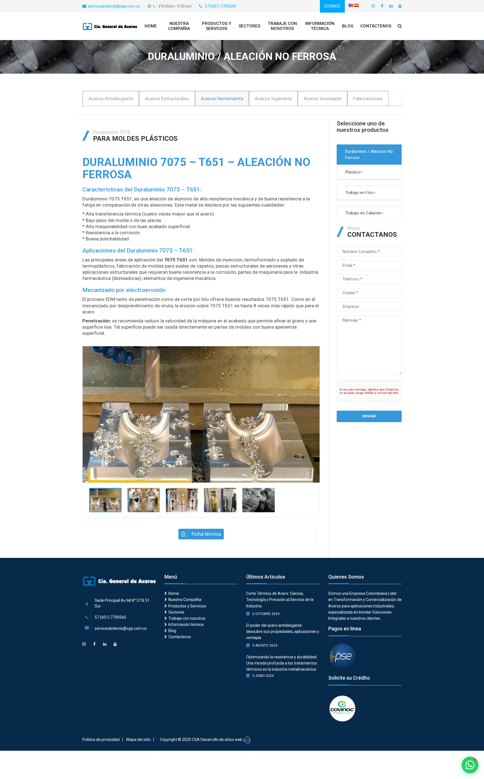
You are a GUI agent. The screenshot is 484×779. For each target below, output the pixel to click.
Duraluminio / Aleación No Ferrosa (369, 154)
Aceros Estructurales (167, 98)
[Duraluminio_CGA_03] (182, 500)
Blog (347, 26)
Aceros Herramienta (222, 98)
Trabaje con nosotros (282, 26)
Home (151, 26)
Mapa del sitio (138, 739)
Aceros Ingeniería (273, 98)
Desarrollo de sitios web (222, 739)
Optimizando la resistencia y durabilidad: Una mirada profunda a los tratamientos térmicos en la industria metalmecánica (281, 663)
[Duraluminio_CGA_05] (220, 500)
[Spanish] (356, 5)
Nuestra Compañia (179, 26)
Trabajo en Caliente (363, 213)
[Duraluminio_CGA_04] (258, 500)
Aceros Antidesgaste (111, 98)
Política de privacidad (101, 739)
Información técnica (319, 26)
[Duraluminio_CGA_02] (143, 500)
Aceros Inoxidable (322, 98)
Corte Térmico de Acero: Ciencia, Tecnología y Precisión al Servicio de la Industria (279, 599)
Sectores (249, 26)
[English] (350, 5)
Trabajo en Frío (359, 192)
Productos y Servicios (216, 26)
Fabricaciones (368, 98)
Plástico (352, 172)
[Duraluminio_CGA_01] (105, 500)
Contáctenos (375, 26)
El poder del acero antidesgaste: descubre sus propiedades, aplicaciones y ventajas (282, 631)
